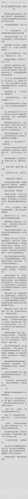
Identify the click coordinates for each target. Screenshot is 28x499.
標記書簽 (12, 2)
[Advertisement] (14, 476)
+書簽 (19, 492)
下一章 (25, 492)
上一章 (2, 492)
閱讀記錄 (25, 2)
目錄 (14, 492)
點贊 (8, 492)
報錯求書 (20, 2)
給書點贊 (16, 2)
